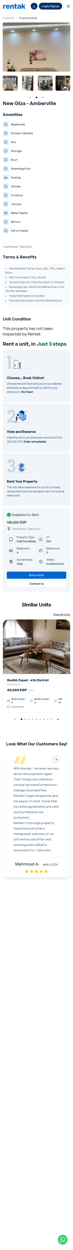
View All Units (61, 614)
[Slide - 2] (29, 719)
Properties (9, 18)
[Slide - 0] (36, 97)
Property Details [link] (28, 18)
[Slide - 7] (48, 719)
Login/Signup (50, 6)
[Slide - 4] (36, 719)
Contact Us (36, 583)
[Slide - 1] (25, 719)
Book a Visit (36, 575)
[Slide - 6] (44, 719)
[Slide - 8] (51, 719)
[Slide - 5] (40, 719)
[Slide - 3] (33, 719)
